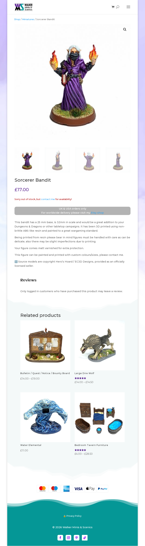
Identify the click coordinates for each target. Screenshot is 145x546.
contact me (48, 199)
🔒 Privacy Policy (72, 516)
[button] (125, 29)
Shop (17, 19)
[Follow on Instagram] (68, 538)
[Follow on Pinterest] (76, 538)
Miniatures (28, 19)
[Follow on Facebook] (60, 538)
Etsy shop (97, 212)
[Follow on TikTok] (85, 538)
